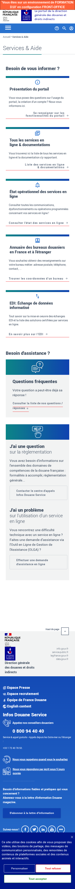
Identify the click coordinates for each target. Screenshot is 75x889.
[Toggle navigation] (8, 27)
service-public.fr (60, 652)
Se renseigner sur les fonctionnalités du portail (45, 114)
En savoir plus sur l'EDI (26, 334)
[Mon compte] (71, 27)
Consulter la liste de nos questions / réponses (38, 405)
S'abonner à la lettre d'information (32, 812)
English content (18, 706)
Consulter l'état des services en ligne (36, 223)
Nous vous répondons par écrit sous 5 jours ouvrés (39, 771)
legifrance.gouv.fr (59, 655)
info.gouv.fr (62, 648)
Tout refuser (53, 868)
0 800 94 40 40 (28, 731)
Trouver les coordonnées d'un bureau (36, 278)
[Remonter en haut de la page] (65, 631)
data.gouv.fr (62, 658)
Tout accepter (38, 878)
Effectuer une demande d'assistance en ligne (32, 562)
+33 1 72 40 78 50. (12, 747)
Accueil (6, 36)
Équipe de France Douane (26, 699)
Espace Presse (18, 687)
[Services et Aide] (56, 27)
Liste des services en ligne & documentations (44, 166)
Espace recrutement (22, 693)
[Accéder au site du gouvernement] (10, 14)
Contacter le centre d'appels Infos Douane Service (35, 493)
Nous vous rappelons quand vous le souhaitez (40, 759)
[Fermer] (71, 835)
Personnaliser (19, 868)
